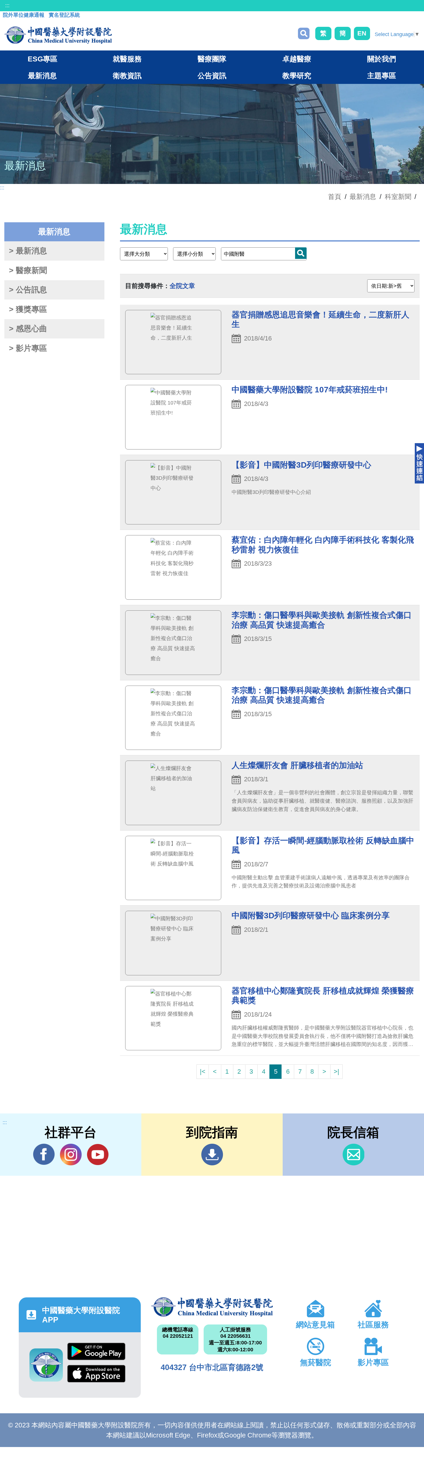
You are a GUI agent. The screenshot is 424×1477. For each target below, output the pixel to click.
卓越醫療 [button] (296, 59)
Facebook (44, 1154)
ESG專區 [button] (42, 59)
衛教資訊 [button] (127, 76)
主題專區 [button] (381, 76)
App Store (96, 1376)
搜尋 (303, 33)
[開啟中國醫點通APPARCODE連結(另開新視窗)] (46, 1365)
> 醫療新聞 (28, 270)
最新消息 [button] (42, 76)
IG (71, 1154)
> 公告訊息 (28, 289)
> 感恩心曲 (28, 328)
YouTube (97, 1154)
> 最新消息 (28, 251)
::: (7, 5)
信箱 (353, 1154)
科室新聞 (398, 196)
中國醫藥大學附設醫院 (212, 1307)
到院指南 (212, 1154)
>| (336, 1071)
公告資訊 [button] (212, 76)
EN (361, 33)
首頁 (334, 196)
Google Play (96, 1354)
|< (202, 1071)
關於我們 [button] (381, 59)
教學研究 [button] (296, 76)
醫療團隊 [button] (212, 59)
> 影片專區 (28, 348)
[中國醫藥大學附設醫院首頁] (58, 35)
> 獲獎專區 (28, 309)
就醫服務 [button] (127, 59)
